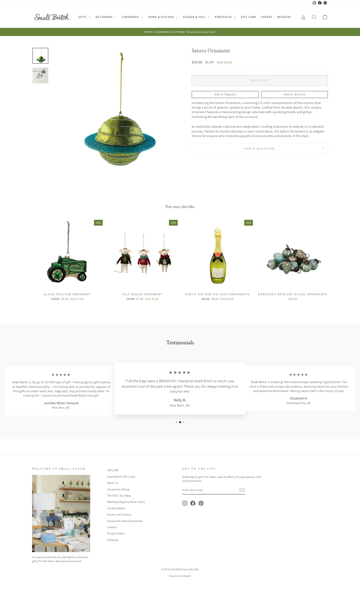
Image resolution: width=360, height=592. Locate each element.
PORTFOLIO (224, 17)
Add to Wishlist (295, 94)
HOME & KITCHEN (161, 17)
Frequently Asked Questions (125, 521)
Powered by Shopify (180, 575)
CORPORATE (131, 17)
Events (266, 17)
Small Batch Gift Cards (121, 476)
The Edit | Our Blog (119, 495)
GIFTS (83, 17)
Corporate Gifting (118, 489)
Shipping (112, 540)
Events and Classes (119, 514)
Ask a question (260, 148)
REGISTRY (284, 17)
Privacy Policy (116, 533)
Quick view (67, 285)
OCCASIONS (105, 17)
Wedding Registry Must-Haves (126, 502)
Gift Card (248, 17)
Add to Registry (225, 94)
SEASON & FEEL (195, 17)
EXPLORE (113, 470)
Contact (112, 527)
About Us (113, 483)
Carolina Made (116, 508)
